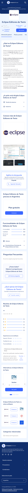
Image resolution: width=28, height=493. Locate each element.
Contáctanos (5, 469)
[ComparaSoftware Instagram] (11, 454)
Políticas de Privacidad (7, 489)
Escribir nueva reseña (19, 26)
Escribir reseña (15, 295)
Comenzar (14, 213)
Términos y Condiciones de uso (9, 490)
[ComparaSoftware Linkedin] (3, 454)
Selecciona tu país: (7, 475)
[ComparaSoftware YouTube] (6, 454)
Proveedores (6, 465)
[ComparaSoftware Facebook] (8, 454)
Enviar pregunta (15, 276)
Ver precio (21, 30)
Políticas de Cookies (18, 489)
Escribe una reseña (21, 358)
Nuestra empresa (7, 460)
